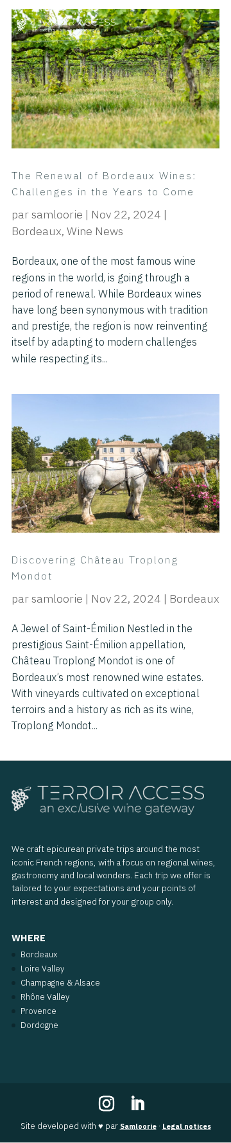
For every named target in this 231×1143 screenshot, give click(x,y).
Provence (38, 1011)
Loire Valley (42, 968)
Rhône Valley (45, 996)
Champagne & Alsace (60, 982)
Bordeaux (37, 231)
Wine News (95, 231)
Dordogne (39, 1025)
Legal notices (186, 1126)
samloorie (57, 214)
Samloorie (138, 1126)
